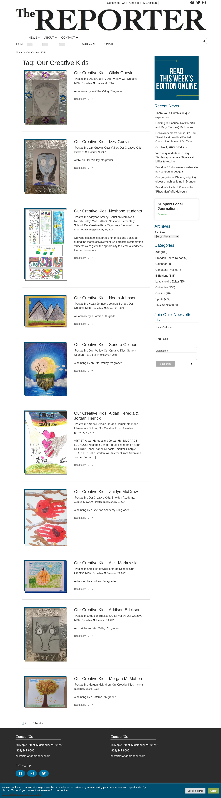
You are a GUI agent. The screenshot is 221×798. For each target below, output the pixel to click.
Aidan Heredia (97, 424)
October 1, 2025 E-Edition (171, 147)
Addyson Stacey (98, 217)
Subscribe (113, 2)
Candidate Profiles (166, 269)
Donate (108, 44)
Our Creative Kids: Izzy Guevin (102, 141)
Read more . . (81, 98)
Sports (159, 299)
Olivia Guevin (97, 78)
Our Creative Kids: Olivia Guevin (103, 72)
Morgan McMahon (100, 684)
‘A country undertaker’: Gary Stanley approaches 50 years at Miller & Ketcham (174, 157)
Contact (68, 37)
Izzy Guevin (96, 147)
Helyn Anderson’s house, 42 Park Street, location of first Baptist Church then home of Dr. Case (175, 137)
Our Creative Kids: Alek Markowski (105, 562)
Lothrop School (118, 303)
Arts (157, 252)
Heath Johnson (98, 303)
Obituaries (161, 287)
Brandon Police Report (169, 258)
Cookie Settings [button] (195, 791)
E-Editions (161, 275)
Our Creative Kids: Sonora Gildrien (105, 344)
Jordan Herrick (117, 424)
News (33, 37)
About (49, 37)
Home (20, 44)
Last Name (162, 350)
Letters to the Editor (167, 281)
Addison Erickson (99, 615)
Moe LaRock (99, 221)
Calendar (161, 263)
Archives (160, 232)
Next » (39, 723)
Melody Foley (82, 221)
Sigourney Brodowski (120, 225)
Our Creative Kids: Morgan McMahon (108, 678)
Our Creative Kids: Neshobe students (108, 211)
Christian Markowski (122, 217)
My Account (150, 2)
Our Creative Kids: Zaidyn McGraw (106, 491)
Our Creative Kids (130, 147)
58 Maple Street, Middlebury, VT (35, 745)
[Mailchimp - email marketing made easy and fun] (192, 364)
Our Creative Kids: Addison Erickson (107, 609)
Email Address (163, 327)
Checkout (135, 2)
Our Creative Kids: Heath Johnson (105, 297)
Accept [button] (213, 791)
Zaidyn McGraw (83, 501)
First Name (162, 338)
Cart (124, 2)
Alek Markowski (98, 568)
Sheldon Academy (123, 497)
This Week (162, 305)
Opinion (160, 293)
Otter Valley (114, 78)
